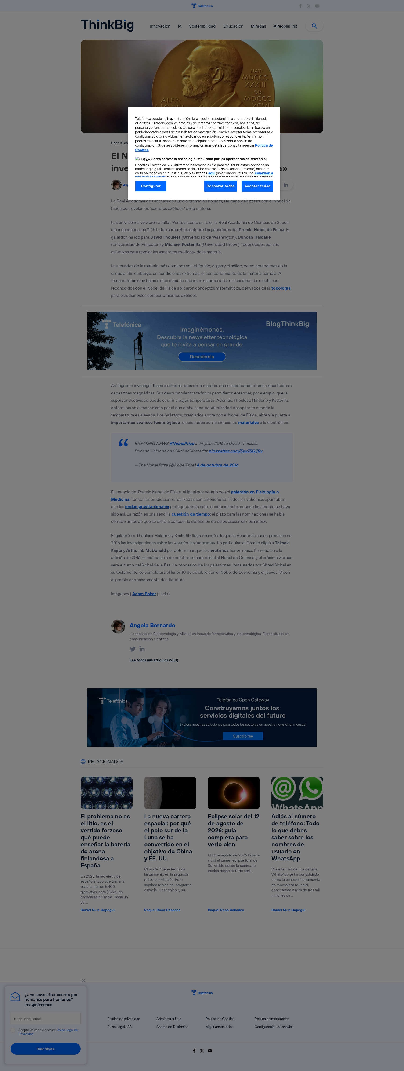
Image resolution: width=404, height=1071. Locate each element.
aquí (211, 173)
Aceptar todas (257, 186)
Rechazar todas (220, 186)
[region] (204, 153)
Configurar (151, 186)
